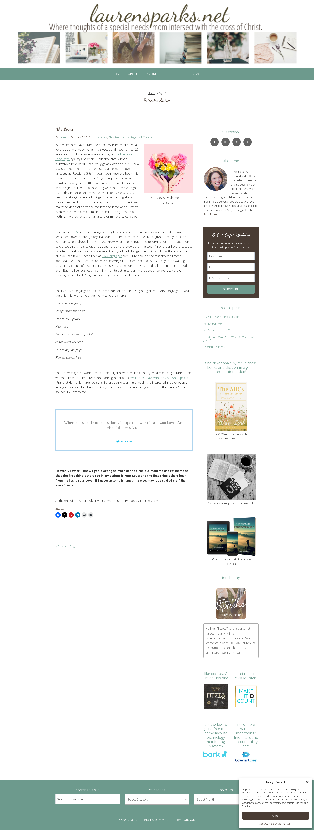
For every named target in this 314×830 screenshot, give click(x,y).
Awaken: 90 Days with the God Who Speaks (159, 378)
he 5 (75, 232)
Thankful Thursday (214, 347)
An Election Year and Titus (218, 330)
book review (100, 137)
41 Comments (147, 137)
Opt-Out (189, 820)
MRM (165, 820)
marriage (131, 137)
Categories (157, 789)
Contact (195, 74)
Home (117, 74)
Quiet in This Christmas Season (221, 317)
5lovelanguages (112, 256)
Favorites (153, 74)
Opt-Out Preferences (270, 823)
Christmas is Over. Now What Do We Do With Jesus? (229, 338)
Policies (286, 823)
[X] (247, 142)
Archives (226, 789)
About (133, 74)
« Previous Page (65, 546)
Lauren (63, 137)
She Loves (64, 129)
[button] (307, 782)
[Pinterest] (236, 142)
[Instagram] (225, 142)
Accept (275, 815)
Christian (114, 137)
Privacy (176, 820)
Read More (210, 214)
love (122, 137)
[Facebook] (214, 142)
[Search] (113, 799)
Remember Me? (212, 323)
